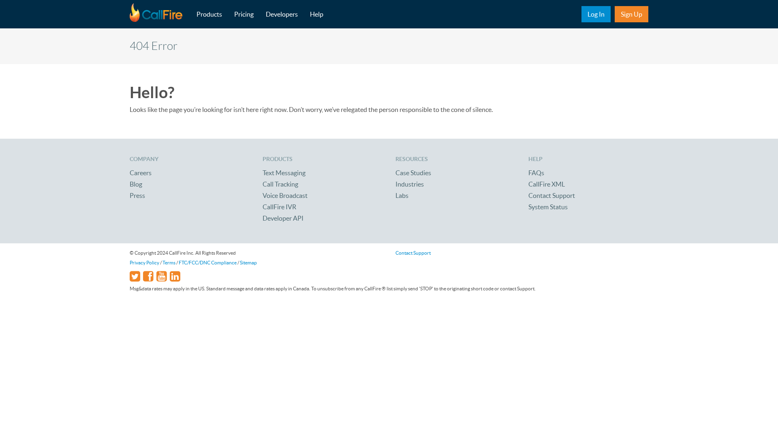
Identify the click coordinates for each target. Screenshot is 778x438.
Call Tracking (280, 184)
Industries (409, 184)
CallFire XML (546, 184)
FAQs (536, 172)
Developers (282, 14)
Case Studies (413, 172)
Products (209, 14)
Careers (141, 172)
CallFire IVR (279, 206)
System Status (548, 206)
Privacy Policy (144, 262)
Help (316, 14)
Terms (168, 262)
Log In (596, 14)
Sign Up (631, 14)
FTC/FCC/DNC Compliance (208, 262)
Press (137, 195)
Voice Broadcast (285, 195)
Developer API (283, 218)
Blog (136, 184)
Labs (401, 195)
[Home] (160, 14)
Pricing (244, 14)
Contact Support (551, 195)
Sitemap (248, 262)
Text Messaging (284, 172)
